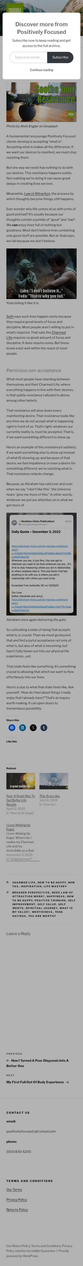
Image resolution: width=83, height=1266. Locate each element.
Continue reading (41, 70)
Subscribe (60, 57)
